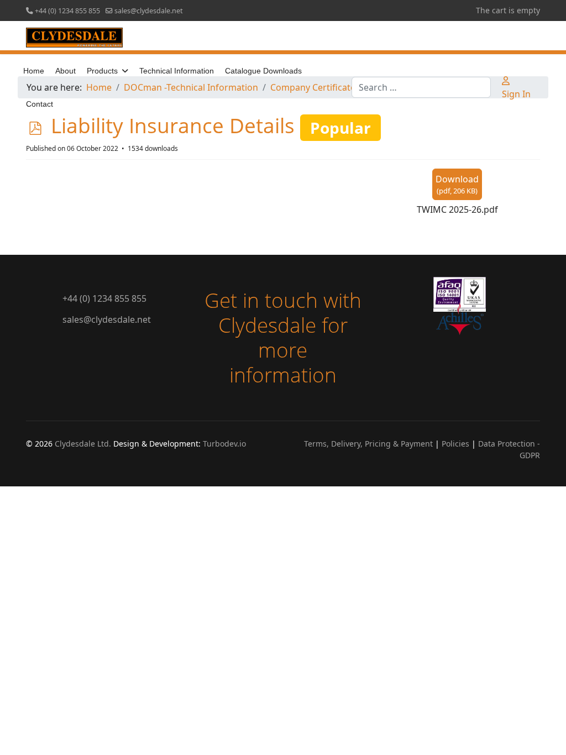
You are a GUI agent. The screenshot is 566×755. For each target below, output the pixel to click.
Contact (39, 103)
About (65, 70)
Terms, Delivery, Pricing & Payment (368, 443)
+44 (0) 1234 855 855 (67, 10)
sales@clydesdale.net (148, 10)
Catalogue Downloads (263, 70)
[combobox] (421, 87)
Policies (455, 443)
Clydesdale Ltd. (83, 443)
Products (102, 70)
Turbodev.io (224, 443)
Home (33, 70)
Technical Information (176, 70)
